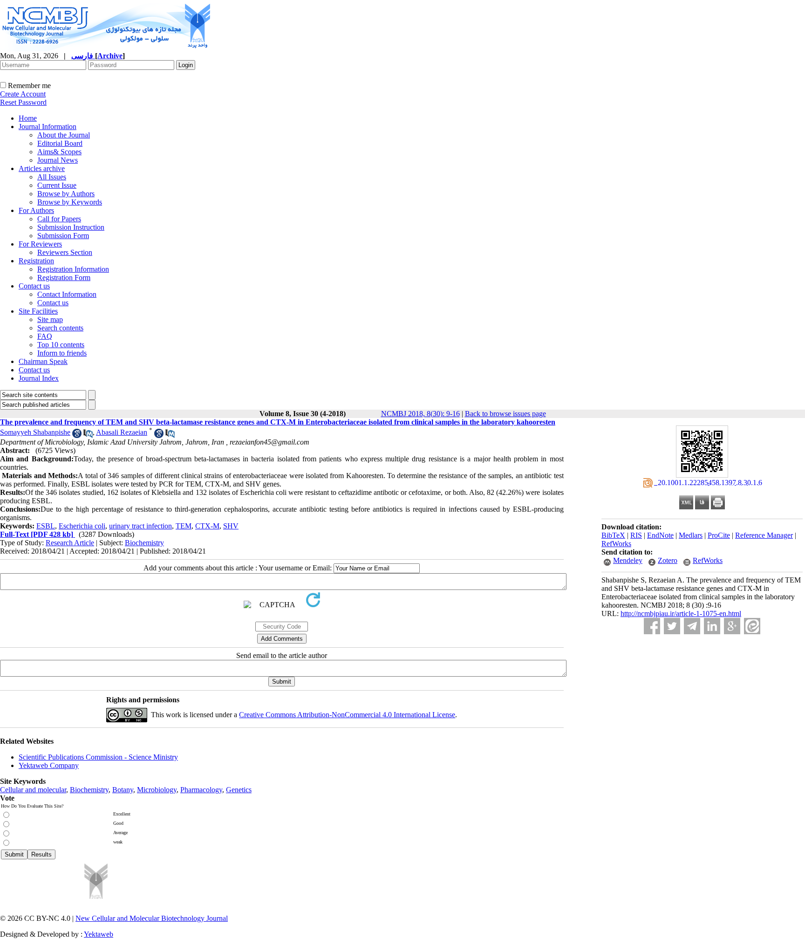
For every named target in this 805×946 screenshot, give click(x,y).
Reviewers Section (64, 252)
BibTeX (613, 535)
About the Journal (63, 135)
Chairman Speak (43, 361)
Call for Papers (59, 219)
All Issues (51, 177)
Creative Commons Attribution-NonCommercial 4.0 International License (347, 715)
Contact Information (66, 294)
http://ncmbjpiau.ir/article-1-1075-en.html (681, 613)
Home (28, 118)
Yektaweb (98, 934)
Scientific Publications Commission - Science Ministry (98, 757)
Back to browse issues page (505, 414)
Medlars (691, 535)
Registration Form (63, 277)
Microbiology (157, 790)
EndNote (660, 535)
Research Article (70, 543)
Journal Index (39, 378)
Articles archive (42, 168)
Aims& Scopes (59, 152)
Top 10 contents (60, 345)
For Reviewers (40, 244)
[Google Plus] (732, 626)
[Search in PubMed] (88, 435)
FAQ (44, 336)
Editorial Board (59, 143)
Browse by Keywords (69, 202)
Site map (50, 319)
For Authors (36, 210)
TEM (183, 526)
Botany (122, 790)
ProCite (719, 535)
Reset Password (23, 102)
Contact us (34, 286)
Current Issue (56, 185)
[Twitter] (672, 626)
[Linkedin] (712, 626)
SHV (231, 526)
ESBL (45, 526)
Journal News (57, 160)
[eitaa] (752, 626)
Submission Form (63, 236)
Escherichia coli (82, 526)
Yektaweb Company (49, 765)
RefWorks (616, 544)
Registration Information (73, 269)
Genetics (239, 790)
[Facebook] (652, 626)
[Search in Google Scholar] (77, 435)
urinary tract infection (140, 526)
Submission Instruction (70, 227)
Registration (36, 261)
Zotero (667, 560)
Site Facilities (38, 311)
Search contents (60, 328)
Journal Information (47, 126)
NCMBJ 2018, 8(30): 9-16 (420, 414)
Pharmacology (201, 790)
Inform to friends (62, 353)
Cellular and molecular (33, 790)
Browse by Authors (66, 194)
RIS (636, 535)
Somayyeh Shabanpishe (35, 432)
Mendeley (627, 560)
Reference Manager (764, 535)
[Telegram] (692, 626)
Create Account (23, 94)
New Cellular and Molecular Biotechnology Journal (151, 918)
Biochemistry (144, 543)
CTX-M (207, 526)
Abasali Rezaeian (121, 432)
